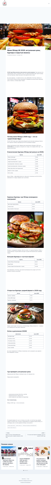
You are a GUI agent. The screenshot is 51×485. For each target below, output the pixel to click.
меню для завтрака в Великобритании (29, 425)
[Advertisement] (25, 16)
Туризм (8, 48)
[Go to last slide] (3, 458)
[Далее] (48, 458)
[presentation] (8, 451)
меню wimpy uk (19, 425)
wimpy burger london (11, 425)
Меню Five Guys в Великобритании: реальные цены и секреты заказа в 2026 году (14, 435)
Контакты (24, 478)
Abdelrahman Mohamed (12, 55)
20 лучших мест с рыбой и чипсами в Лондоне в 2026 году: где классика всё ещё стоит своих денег (42, 461)
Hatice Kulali (6, 466)
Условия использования (25, 482)
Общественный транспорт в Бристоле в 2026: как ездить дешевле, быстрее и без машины (8, 461)
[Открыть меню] (49, 3)
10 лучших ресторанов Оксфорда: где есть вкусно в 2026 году (36, 435)
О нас (28, 478)
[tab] (23, 470)
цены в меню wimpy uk (12, 427)
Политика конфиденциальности (25, 480)
